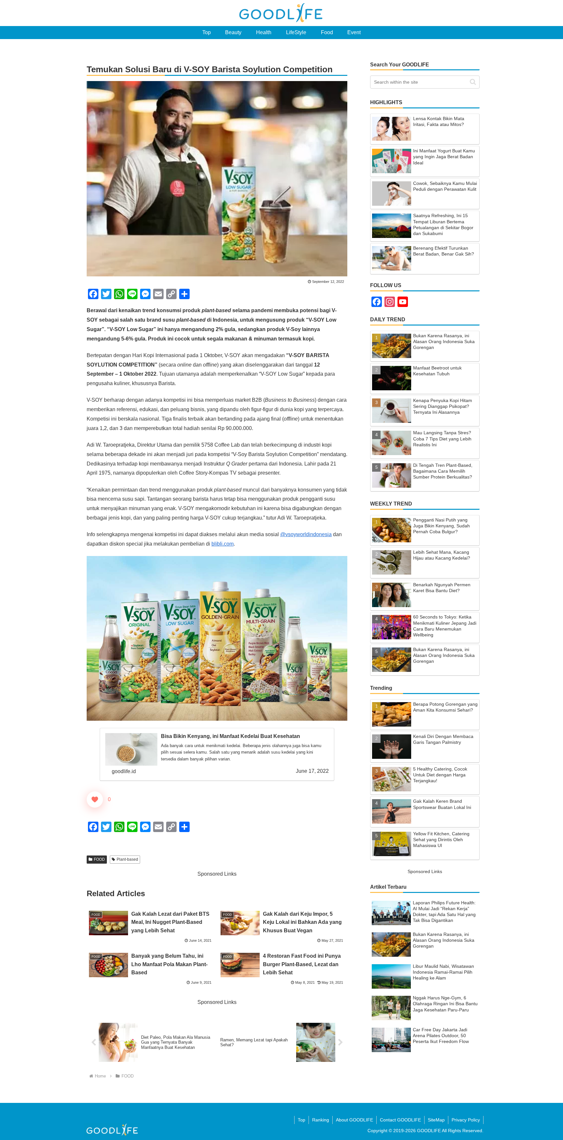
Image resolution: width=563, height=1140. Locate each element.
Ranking (320, 1119)
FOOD (99, 859)
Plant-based (127, 859)
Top (301, 1119)
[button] (473, 82)
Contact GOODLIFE (400, 1119)
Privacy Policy (466, 1119)
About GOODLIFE (354, 1119)
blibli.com (222, 544)
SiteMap (436, 1119)
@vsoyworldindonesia (306, 534)
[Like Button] (95, 799)
